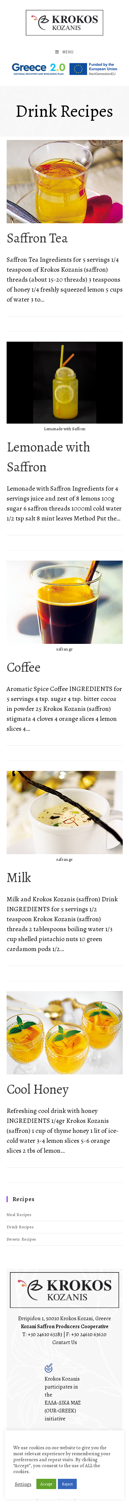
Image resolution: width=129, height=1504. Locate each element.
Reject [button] (67, 1484)
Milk (19, 877)
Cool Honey (38, 1089)
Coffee (24, 667)
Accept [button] (46, 1484)
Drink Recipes (20, 1227)
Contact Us (64, 1342)
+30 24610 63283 (45, 1334)
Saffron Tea (37, 238)
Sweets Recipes (21, 1239)
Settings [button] (23, 1484)
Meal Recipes (19, 1214)
